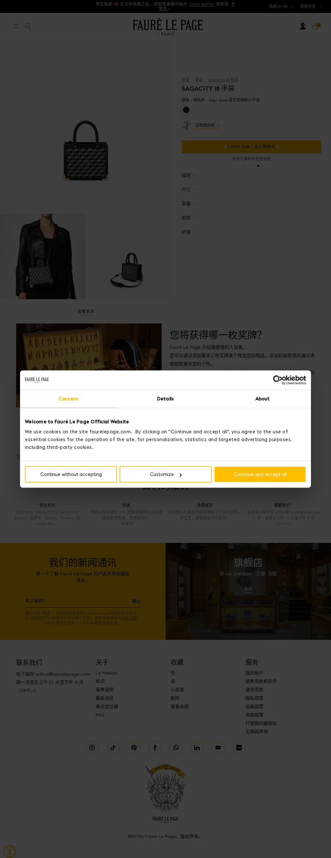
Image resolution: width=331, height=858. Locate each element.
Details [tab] (165, 399)
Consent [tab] (69, 399)
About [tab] (262, 399)
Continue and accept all (260, 474)
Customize (162, 474)
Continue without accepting (71, 474)
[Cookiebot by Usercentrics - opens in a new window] (278, 380)
